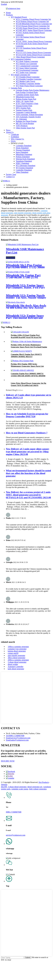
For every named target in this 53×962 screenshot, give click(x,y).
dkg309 (4, 787)
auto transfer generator (22, 213)
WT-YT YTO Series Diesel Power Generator (33, 52)
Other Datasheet (22, 172)
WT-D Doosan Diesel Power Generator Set (33, 26)
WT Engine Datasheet (24, 168)
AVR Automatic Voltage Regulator (29, 115)
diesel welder (13, 664)
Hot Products (44, 782)
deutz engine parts (39, 213)
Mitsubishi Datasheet (24, 154)
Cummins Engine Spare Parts (27, 95)
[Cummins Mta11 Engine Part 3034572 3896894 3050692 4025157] (21, 351)
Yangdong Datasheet (24, 161)
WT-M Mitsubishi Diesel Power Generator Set (34, 24)
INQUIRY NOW (8, 761)
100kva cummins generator (18, 647)
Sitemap (4, 784)
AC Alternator (21, 119)
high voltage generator (37, 789)
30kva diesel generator (16, 658)
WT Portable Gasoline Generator (28, 79)
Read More (10, 258)
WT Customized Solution (21, 59)
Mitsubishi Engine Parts (25, 97)
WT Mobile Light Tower (25, 81)
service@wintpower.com (15, 835)
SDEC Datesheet (22, 163)
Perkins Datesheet (23, 157)
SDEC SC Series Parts (24, 101)
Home (8, 13)
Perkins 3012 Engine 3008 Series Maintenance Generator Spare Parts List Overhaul (27, 366)
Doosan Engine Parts (24, 106)
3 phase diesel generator (17, 662)
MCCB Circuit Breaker (25, 123)
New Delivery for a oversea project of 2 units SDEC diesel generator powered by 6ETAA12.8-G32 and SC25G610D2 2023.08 (28, 495)
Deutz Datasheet (22, 148)
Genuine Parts (16, 88)
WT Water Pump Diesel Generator (29, 86)
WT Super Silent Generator (26, 68)
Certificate (15, 134)
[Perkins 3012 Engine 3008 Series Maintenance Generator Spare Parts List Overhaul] (22, 361)
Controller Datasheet (24, 170)
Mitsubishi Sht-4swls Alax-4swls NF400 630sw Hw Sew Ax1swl (26, 306)
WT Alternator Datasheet (25, 165)
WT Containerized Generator (27, 66)
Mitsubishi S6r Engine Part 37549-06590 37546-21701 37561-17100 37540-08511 (23, 277)
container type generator (17, 649)
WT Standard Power (19, 17)
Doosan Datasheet (23, 150)
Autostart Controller (15, 667)
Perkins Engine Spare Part (26, 99)
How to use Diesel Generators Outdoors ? (26, 432)
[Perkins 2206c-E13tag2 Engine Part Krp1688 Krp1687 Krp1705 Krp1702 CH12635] (20, 332)
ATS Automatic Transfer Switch (28, 117)
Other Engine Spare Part (25, 128)
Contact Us (10, 177)
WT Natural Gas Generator (26, 64)
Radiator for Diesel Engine (26, 121)
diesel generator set (34, 787)
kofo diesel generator (16, 669)
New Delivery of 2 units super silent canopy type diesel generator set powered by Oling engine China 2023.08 (27, 452)
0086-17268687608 (13, 812)
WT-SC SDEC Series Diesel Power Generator (34, 41)
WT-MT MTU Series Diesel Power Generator (34, 30)
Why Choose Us (17, 139)
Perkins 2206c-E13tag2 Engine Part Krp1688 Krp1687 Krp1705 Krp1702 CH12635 (26, 337)
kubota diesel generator (17, 651)
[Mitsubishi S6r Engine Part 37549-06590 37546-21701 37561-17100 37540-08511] (17, 272)
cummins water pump (19, 789)
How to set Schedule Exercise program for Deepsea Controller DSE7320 (27, 415)
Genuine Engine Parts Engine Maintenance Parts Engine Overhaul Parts (32, 91)
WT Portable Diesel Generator (27, 77)
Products (9, 15)
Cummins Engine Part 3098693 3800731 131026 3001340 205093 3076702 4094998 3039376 (28, 376)
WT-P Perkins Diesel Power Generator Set (32, 21)
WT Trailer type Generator (26, 72)
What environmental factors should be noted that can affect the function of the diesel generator (28, 473)
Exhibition (15, 137)
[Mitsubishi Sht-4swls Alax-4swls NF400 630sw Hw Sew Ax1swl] (15, 302)
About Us (10, 132)
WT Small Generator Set (20, 75)
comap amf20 (13, 653)
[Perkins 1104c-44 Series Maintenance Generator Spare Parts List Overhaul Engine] (26, 341)
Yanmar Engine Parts (24, 110)
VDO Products (21, 126)
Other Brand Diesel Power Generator (30, 57)
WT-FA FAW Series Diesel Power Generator (33, 55)
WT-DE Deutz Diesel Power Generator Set (32, 28)
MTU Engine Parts (23, 108)
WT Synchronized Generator (27, 70)
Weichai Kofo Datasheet (25, 159)
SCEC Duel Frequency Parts (27, 103)
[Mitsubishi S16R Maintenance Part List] (22, 244)
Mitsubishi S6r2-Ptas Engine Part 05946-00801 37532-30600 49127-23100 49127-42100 (25, 267)
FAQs (13, 141)
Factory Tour (11, 174)
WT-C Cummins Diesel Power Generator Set (33, 19)
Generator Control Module (26, 112)
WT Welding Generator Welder (28, 83)
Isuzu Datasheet (22, 152)
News (8, 130)
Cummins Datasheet (23, 146)
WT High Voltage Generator (27, 61)
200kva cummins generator (18, 660)
